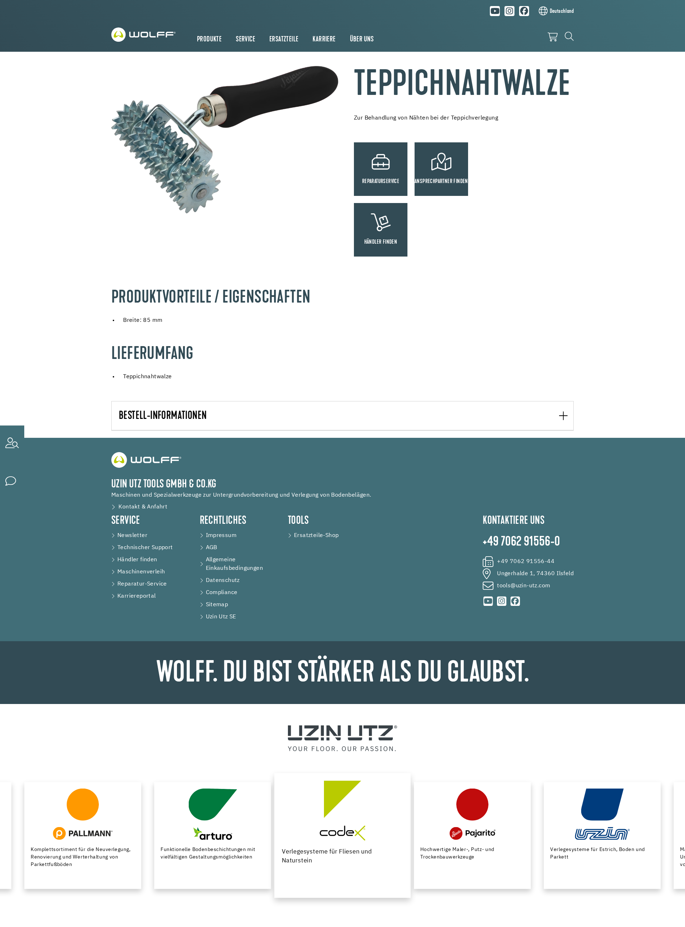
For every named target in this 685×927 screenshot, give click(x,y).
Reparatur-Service (142, 584)
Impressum (221, 535)
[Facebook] (524, 11)
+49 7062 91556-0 (521, 542)
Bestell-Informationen (163, 416)
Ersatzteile (283, 39)
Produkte (209, 39)
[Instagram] (509, 11)
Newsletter (132, 535)
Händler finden (137, 560)
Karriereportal (136, 596)
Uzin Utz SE (221, 617)
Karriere (324, 39)
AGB (211, 548)
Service (245, 39)
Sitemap (217, 605)
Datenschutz (223, 580)
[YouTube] (495, 11)
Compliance (222, 593)
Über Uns (362, 39)
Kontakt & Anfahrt (142, 507)
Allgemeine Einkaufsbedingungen (234, 564)
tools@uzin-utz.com (523, 586)
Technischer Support (145, 548)
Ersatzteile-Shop (316, 535)
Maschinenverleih (141, 572)
